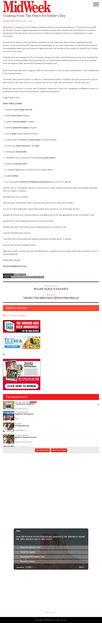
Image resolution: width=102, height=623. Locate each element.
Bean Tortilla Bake (19, 277)
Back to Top (49, 613)
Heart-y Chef (20, 275)
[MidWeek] (27, 7)
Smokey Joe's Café (36, 277)
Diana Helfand (11, 21)
